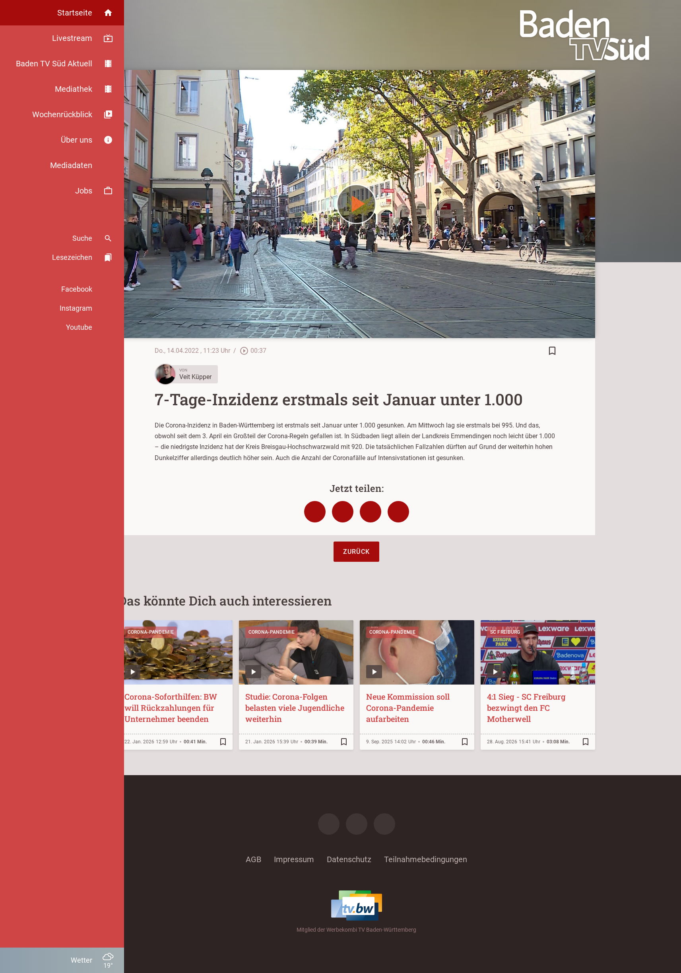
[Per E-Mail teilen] (398, 511)
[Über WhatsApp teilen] (370, 511)
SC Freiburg (505, 632)
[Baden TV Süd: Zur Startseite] (584, 35)
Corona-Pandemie (151, 632)
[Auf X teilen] (342, 511)
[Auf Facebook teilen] (315, 511)
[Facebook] (329, 824)
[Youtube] (384, 824)
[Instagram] (356, 824)
